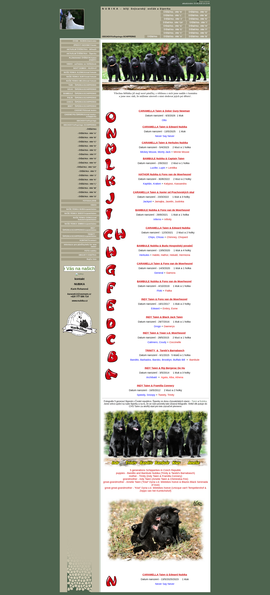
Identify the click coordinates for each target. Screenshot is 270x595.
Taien (194, 401)
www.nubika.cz (80, 301)
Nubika (203, 401)
